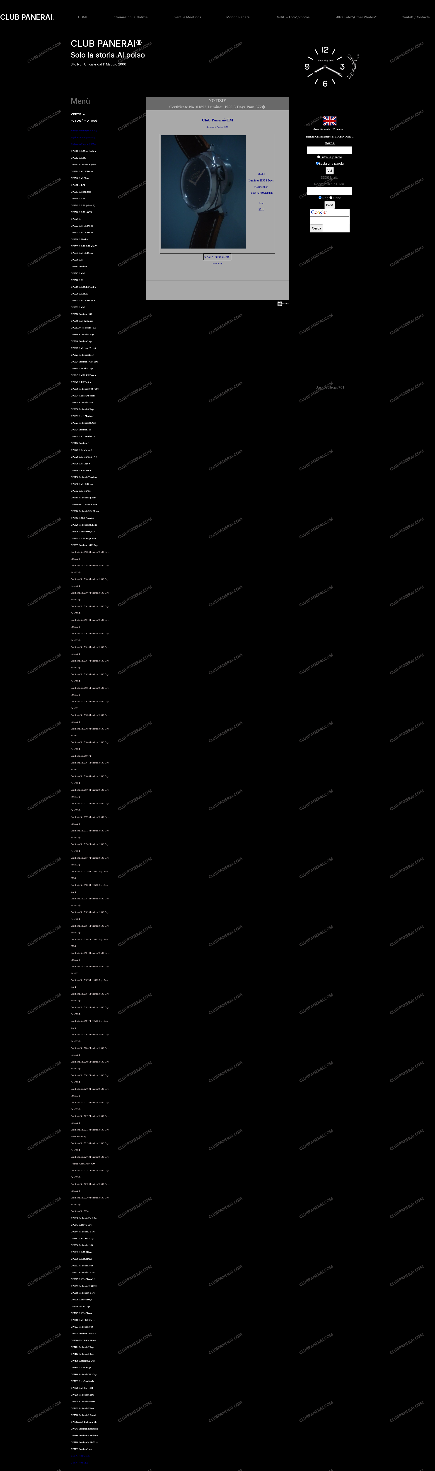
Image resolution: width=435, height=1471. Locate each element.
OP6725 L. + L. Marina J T (83, 436)
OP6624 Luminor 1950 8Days (84, 362)
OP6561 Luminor (79, 267)
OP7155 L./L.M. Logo (81, 1368)
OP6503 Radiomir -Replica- (84, 165)
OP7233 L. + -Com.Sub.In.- (83, 1381)
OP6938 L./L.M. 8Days (81, 1259)
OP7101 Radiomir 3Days (82, 1347)
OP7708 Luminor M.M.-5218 (84, 1442)
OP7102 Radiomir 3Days (82, 1354)
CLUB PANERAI (27, 17)
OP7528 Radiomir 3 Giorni (83, 1415)
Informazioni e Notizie (130, 17)
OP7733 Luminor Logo (81, 1449)
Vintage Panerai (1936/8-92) (84, 131)
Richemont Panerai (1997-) (83, 144)
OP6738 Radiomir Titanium (84, 477)
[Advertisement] (217, 291)
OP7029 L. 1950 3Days (81, 1300)
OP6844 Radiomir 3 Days (83, 1232)
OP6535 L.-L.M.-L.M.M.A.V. (84, 246)
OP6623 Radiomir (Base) (82, 355)
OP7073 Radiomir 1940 (82, 1327)
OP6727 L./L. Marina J (81, 450)
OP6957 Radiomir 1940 (82, 1266)
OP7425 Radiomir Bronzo (83, 1402)
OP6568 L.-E (77, 280)
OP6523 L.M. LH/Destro (82, 233)
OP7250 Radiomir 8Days (82, 1395)
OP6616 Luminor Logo (81, 341)
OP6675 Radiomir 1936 (82, 402)
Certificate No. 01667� (81, 756)
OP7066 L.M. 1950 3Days (82, 1320)
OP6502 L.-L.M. (78, 158)
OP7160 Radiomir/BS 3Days (84, 1374)
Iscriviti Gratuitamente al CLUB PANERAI (329, 136)
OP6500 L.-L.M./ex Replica (83, 151)
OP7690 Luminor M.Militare (84, 1436)
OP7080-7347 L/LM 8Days (83, 1340)
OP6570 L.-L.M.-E (79, 294)
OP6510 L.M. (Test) (80, 178)
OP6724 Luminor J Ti (81, 430)
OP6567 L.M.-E (78, 273)
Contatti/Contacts (416, 17)
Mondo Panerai (238, 17)
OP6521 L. (76, 219)
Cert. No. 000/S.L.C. (80, 1463)
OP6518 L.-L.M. (78, 199)
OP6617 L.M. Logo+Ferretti (84, 348)
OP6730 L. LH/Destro (81, 470)
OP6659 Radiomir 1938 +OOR (85, 389)
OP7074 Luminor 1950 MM (84, 1334)
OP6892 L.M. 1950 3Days (82, 1238)
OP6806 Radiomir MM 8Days (85, 511)
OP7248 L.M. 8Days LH (82, 1388)
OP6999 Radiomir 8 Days (83, 1293)
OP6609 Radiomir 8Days (82, 334)
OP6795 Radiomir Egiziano (84, 498)
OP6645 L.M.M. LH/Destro (83, 375)
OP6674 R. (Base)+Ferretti (83, 396)
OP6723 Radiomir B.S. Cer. (83, 423)
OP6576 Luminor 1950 (81, 314)
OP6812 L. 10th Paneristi (82, 518)
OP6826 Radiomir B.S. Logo (84, 525)
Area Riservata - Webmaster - (329, 129)
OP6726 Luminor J (80, 443)
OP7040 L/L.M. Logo (80, 1306)
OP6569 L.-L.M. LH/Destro (83, 287)
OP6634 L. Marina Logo (82, 368)
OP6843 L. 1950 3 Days (81, 1225)
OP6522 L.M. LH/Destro (82, 226)
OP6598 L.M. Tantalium (82, 321)
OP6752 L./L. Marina (81, 491)
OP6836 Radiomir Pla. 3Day (84, 1218)
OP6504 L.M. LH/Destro (82, 171)
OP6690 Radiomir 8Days (82, 409)
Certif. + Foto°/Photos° (293, 17)
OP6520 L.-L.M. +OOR (81, 212)
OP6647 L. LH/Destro (81, 382)
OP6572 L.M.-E (78, 307)
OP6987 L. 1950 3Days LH (83, 1279)
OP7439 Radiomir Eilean (82, 1408)
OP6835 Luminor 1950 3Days (84, 545)
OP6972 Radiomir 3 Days (83, 1272)
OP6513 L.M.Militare (81, 192)
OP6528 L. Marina (79, 239)
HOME (83, 17)
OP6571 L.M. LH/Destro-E (83, 301)
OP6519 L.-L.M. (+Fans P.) (83, 205)
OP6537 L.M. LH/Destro (82, 253)
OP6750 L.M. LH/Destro (82, 484)
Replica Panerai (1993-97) (83, 137)
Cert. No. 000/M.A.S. (80, 1456)
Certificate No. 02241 (80, 1211)
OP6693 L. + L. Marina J (82, 416)
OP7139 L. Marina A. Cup (83, 1361)
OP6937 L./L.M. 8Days (81, 1252)
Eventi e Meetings (187, 17)
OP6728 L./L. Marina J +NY (84, 457)
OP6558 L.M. (77, 260)
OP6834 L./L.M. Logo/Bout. (83, 538)
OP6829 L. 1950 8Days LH (83, 532)
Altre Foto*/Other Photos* (356, 17)
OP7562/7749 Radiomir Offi (84, 1422)
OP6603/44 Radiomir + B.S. (83, 328)
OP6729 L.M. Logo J (80, 464)
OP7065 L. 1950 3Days (81, 1313)
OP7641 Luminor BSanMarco (84, 1429)
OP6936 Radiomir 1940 (82, 1245)
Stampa (285, 303)
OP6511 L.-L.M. (78, 185)
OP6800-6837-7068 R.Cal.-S (84, 504)
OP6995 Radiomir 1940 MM (84, 1286)
